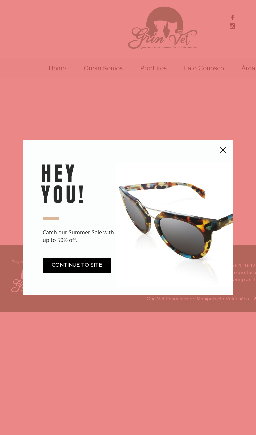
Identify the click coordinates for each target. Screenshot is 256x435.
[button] (223, 150)
